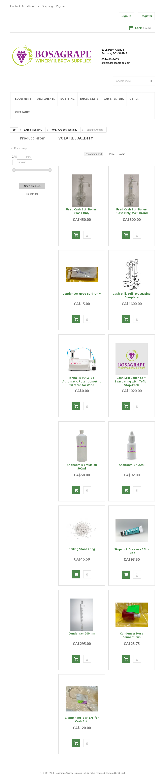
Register (146, 15)
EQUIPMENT (23, 98)
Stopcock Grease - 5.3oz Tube (131, 551)
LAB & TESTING (114, 98)
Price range (20, 148)
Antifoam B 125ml (131, 465)
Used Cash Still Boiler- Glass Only (82, 211)
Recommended (93, 154)
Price (112, 154)
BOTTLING (67, 98)
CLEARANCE (22, 112)
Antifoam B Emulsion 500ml (82, 466)
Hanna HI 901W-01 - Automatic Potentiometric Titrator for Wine (81, 381)
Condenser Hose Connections (131, 635)
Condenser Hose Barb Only (82, 293)
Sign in (126, 15)
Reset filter (32, 194)
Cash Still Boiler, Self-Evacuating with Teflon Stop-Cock (131, 381)
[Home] (73, 56)
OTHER (133, 98)
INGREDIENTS (46, 98)
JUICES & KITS (89, 98)
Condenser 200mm (81, 633)
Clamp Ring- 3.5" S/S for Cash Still (82, 719)
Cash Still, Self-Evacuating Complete (132, 295)
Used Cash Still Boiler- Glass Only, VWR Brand (132, 211)
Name (122, 154)
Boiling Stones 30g (82, 549)
